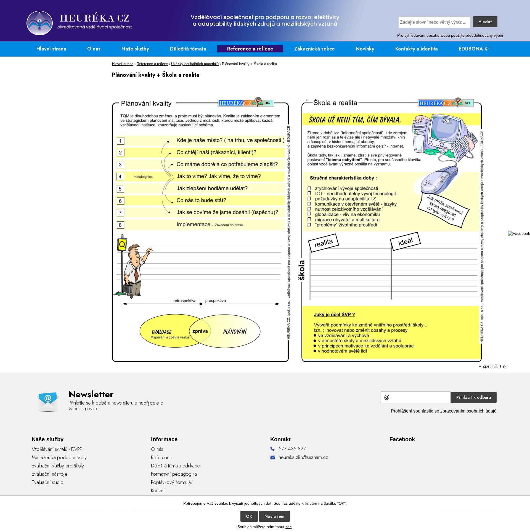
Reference (161, 457)
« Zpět (485, 366)
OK (249, 516)
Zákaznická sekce (314, 48)
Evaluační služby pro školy (58, 465)
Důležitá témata (188, 48)
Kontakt (158, 490)
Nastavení (274, 516)
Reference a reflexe (250, 48)
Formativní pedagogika (174, 474)
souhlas (221, 503)
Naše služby (135, 48)
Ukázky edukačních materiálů (195, 64)
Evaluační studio (47, 482)
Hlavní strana (51, 48)
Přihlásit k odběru (473, 397)
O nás (93, 48)
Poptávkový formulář (171, 482)
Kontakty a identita (416, 48)
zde (288, 527)
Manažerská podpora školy (59, 457)
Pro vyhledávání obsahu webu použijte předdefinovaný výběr (450, 35)
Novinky (365, 48)
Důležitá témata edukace (175, 465)
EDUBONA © (474, 48)
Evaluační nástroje (50, 474)
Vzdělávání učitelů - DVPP (57, 449)
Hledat (485, 22)
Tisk (502, 366)
